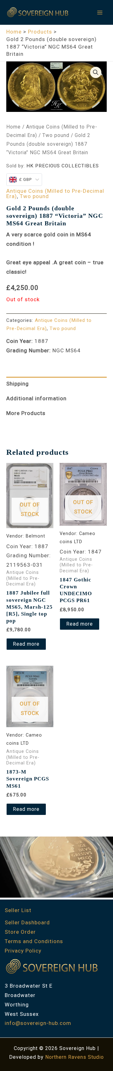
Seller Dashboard (27, 922)
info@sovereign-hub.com (38, 1023)
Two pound (55, 135)
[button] (95, 72)
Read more (26, 644)
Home (13, 127)
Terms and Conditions (34, 941)
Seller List (18, 910)
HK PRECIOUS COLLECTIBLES (62, 166)
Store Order (20, 932)
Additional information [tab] (36, 398)
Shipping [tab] (17, 384)
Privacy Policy (23, 951)
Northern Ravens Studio (74, 1057)
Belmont (35, 536)
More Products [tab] (26, 413)
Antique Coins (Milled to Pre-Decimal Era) (55, 193)
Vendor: (16, 536)
